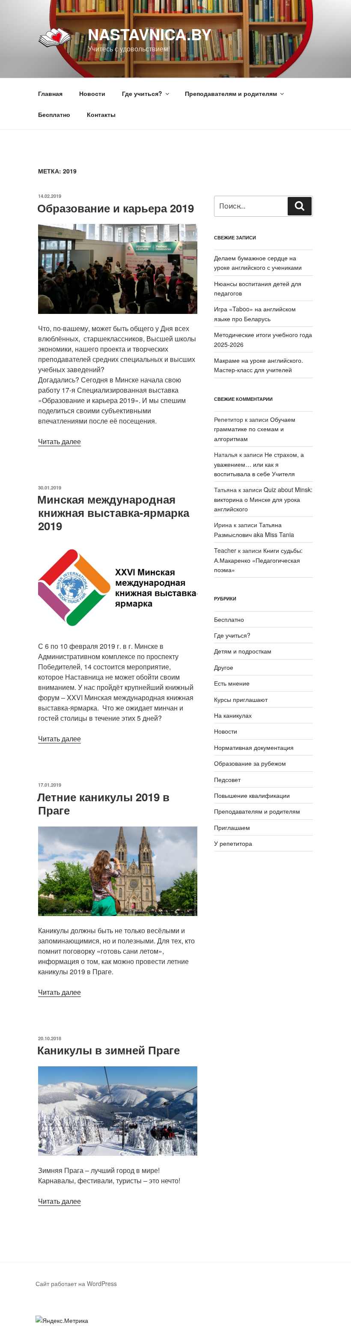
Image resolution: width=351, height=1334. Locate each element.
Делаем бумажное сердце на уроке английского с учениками (258, 263)
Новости (92, 93)
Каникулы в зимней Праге (108, 1050)
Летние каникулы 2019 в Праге (103, 803)
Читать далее (59, 441)
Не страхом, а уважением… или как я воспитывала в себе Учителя (259, 464)
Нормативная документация (254, 747)
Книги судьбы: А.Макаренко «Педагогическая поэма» (258, 560)
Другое (223, 667)
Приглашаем (232, 827)
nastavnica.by (149, 34)
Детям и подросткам (242, 651)
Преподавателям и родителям (257, 811)
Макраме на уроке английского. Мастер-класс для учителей (258, 365)
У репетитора (233, 843)
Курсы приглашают (241, 699)
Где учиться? (232, 635)
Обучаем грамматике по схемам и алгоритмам (254, 429)
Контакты (101, 114)
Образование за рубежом (250, 763)
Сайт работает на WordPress (76, 1283)
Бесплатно (54, 114)
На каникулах (233, 715)
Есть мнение (232, 683)
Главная (50, 93)
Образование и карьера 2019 (115, 208)
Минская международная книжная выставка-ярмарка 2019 (113, 512)
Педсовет (227, 779)
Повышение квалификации (252, 795)
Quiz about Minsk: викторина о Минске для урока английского (263, 499)
